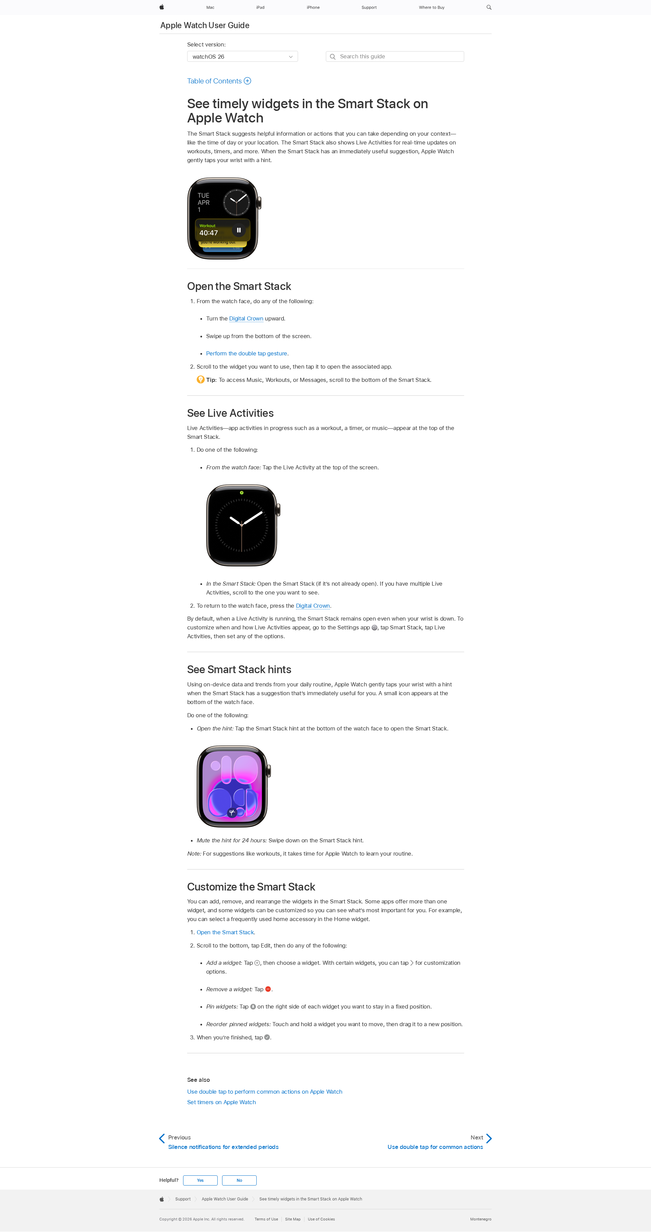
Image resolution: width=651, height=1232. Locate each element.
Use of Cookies (321, 1219)
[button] (489, 7)
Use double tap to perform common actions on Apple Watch (264, 1091)
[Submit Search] (333, 56)
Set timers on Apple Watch (221, 1102)
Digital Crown (246, 318)
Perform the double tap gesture (246, 353)
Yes (200, 1180)
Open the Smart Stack (225, 932)
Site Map (293, 1219)
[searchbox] (395, 56)
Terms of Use (266, 1219)
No (239, 1180)
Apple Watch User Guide (205, 25)
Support (183, 1199)
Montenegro (481, 1219)
